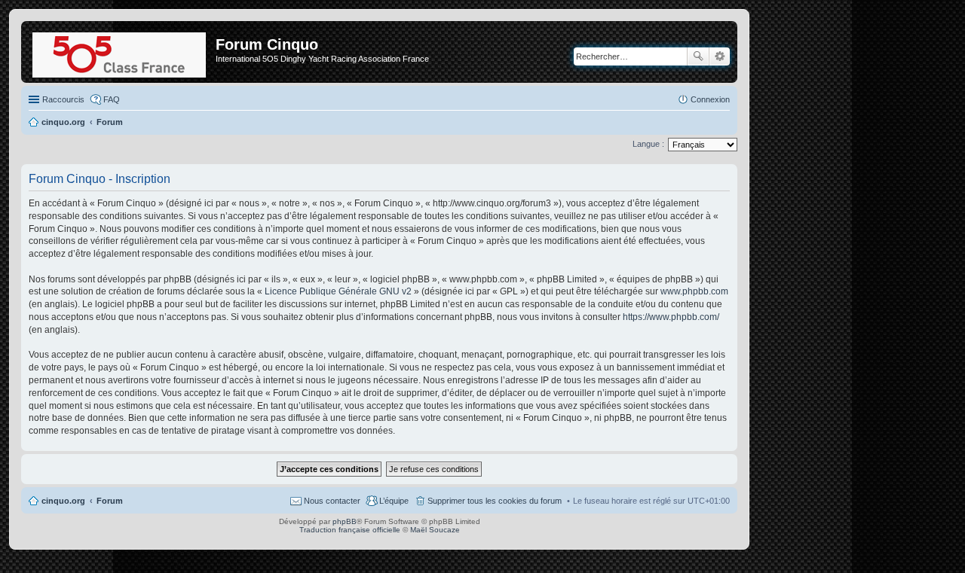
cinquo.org (63, 500)
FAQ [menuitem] (111, 99)
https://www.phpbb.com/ (671, 317)
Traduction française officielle (349, 530)
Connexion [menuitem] (710, 99)
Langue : (648, 143)
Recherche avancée (719, 56)
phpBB (344, 521)
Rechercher (698, 56)
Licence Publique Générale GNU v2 (338, 291)
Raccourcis (63, 99)
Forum (109, 500)
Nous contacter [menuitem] (332, 500)
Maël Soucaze (435, 530)
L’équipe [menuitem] (394, 500)
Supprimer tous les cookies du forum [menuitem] (494, 500)
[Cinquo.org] (120, 52)
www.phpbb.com (694, 291)
